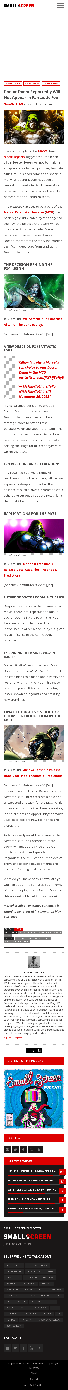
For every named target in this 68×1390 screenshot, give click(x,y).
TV (58, 1313)
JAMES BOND (13, 1289)
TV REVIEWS (27, 1320)
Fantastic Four (51, 83)
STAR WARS (40, 1307)
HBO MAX (46, 1283)
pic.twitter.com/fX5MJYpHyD (41, 377)
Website (7, 1038)
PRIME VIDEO (38, 1301)
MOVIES (57, 932)
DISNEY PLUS (13, 1277)
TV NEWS (11, 1320)
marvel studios (13, 942)
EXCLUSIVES (31, 1277)
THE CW (48, 1313)
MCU (26, 942)
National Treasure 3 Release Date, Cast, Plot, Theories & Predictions (30, 569)
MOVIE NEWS (45, 932)
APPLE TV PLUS (14, 1265)
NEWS (7, 935)
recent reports (14, 157)
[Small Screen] (19, 5)
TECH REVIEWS (31, 1313)
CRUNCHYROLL (14, 1271)
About (34, 1372)
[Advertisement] (34, 45)
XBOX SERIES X (14, 1326)
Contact (34, 1378)
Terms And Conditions (34, 1385)
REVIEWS (11, 1307)
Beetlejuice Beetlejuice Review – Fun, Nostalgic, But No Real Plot (34, 1189)
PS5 (52, 1301)
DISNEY (49, 1271)
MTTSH (18, 929)
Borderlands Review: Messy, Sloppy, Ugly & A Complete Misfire (34, 1208)
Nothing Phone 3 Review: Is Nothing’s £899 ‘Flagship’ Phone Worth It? (34, 1180)
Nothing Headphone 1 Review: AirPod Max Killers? (34, 1170)
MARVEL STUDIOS (13, 83)
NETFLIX (45, 1295)
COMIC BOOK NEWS (37, 1265)
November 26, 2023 (34, 396)
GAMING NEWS (28, 1283)
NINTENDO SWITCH (16, 1301)
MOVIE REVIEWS (14, 1295)
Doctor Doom (32, 83)
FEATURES (48, 1277)
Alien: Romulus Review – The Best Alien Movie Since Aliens (34, 1199)
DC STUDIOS (33, 1271)
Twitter (18, 1038)
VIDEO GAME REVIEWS (49, 1320)
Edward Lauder (14, 104)
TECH (55, 1307)
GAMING (11, 1283)
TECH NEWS (12, 1313)
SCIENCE (25, 1307)
